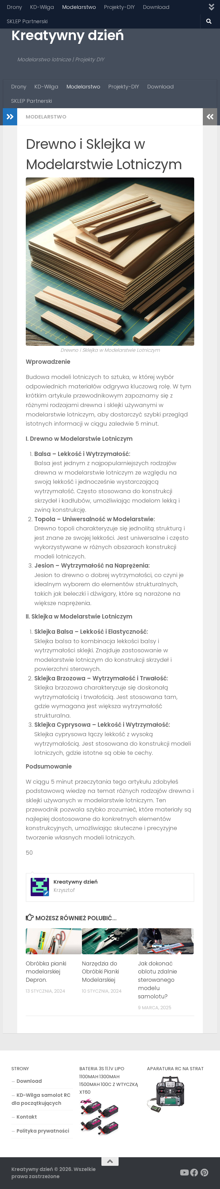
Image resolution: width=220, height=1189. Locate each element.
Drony (14, 7)
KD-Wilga (42, 7)
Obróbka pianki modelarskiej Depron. (46, 972)
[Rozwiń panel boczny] (10, 116)
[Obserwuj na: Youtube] (184, 1173)
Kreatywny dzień (67, 35)
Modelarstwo (79, 7)
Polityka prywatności (43, 1130)
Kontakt (27, 1116)
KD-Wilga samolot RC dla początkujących (40, 1099)
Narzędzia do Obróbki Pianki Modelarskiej (100, 972)
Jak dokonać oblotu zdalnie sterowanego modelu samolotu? (157, 980)
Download (156, 7)
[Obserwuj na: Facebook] (194, 1173)
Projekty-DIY (119, 7)
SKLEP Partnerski (27, 21)
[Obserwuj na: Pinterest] (205, 1173)
